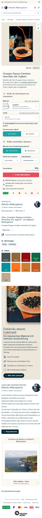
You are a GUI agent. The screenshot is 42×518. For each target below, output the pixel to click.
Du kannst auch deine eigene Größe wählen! (20, 124)
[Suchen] (38, 13)
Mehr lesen (19, 211)
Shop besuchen (7, 211)
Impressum (35, 502)
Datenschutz (26, 502)
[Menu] (2, 7)
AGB (22, 499)
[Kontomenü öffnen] (35, 8)
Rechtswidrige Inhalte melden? (12, 502)
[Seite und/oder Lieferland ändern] (39, 2)
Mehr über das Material (32, 101)
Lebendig (12, 244)
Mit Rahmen (31, 151)
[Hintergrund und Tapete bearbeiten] (38, 28)
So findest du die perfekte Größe (29, 113)
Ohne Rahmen (13, 151)
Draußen (31, 134)
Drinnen (13, 134)
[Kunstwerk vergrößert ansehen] (38, 24)
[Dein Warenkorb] (39, 7)
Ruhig (4, 244)
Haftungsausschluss (31, 499)
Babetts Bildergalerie (17, 7)
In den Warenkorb (22, 175)
